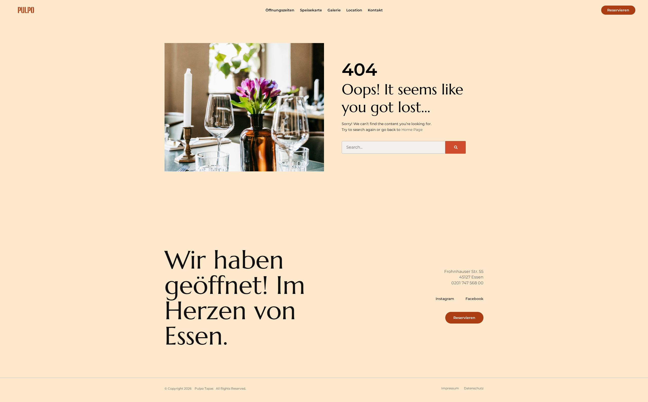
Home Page (411, 129)
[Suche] (455, 147)
